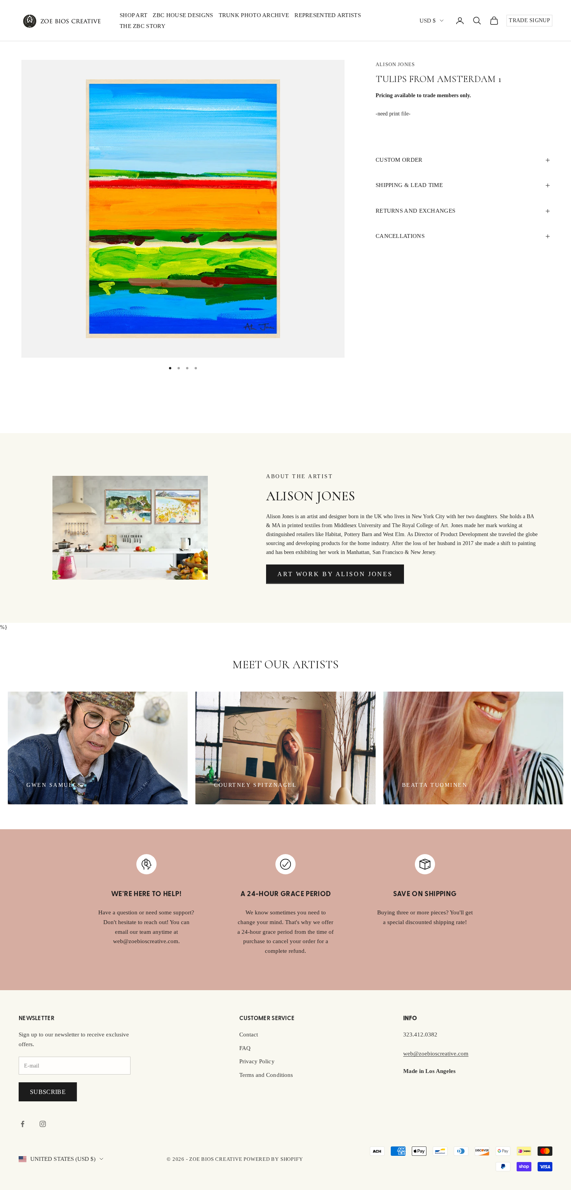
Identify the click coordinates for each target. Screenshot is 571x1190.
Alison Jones (395, 64)
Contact (248, 1034)
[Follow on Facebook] (22, 1124)
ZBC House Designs (183, 15)
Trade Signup (529, 20)
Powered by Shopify (273, 1159)
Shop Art (133, 15)
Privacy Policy (257, 1061)
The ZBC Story (142, 26)
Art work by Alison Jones (335, 574)
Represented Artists (327, 15)
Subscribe (48, 1092)
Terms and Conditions (266, 1075)
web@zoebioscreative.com (435, 1053)
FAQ (245, 1048)
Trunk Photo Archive (254, 15)
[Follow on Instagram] (43, 1124)
